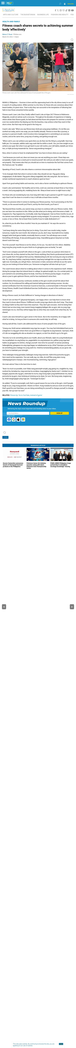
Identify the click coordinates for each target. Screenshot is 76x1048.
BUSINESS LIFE (43, 15)
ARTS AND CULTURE (10, 15)
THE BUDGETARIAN (27, 15)
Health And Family (11, 21)
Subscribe (71, 4)
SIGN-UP (59, 413)
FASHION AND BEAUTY (59, 15)
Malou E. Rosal (7, 34)
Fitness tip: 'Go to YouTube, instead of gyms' (26, 395)
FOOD (73, 15)
